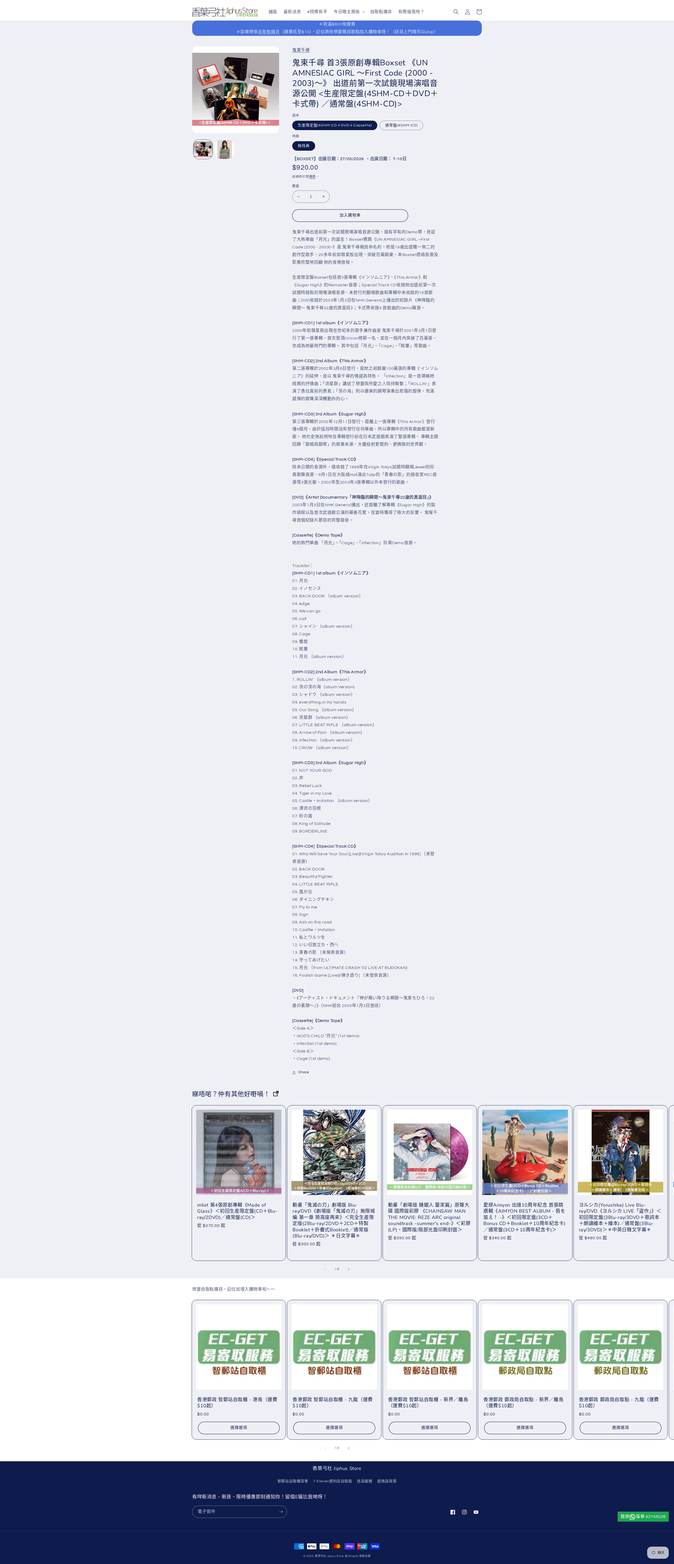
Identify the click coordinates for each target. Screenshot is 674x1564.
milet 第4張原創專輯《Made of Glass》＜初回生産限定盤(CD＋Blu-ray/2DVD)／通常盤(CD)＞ (237, 1211)
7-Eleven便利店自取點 (332, 1481)
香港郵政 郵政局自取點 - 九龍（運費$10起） (619, 1403)
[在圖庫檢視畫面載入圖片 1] (203, 149)
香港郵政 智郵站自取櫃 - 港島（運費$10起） (237, 1403)
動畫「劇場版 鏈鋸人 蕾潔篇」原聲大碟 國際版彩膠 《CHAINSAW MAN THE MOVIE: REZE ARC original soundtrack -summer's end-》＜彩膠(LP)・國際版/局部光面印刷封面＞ (429, 1217)
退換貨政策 (387, 1481)
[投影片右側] (348, 1269)
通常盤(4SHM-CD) (401, 125)
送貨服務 (364, 1481)
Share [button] (303, 1072)
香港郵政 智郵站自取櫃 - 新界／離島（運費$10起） (428, 1403)
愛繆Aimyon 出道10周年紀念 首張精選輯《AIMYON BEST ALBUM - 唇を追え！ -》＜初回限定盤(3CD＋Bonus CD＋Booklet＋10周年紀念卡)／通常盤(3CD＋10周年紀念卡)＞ (524, 1217)
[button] (348, 12)
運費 (312, 177)
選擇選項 (238, 1428)
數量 (295, 186)
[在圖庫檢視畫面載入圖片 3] (224, 149)
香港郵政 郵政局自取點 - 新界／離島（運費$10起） (523, 1403)
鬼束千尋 (301, 50)
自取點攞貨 (269, 32)
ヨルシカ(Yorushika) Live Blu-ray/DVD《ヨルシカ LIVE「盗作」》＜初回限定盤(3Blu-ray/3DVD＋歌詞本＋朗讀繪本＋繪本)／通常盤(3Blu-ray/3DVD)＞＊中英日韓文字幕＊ (620, 1217)
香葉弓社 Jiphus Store (329, 1556)
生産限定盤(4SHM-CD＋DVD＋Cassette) (335, 125)
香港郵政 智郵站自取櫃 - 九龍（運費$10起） (333, 1403)
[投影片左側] (325, 1269)
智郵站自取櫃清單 (292, 1481)
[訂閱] (281, 1512)
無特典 (304, 146)
